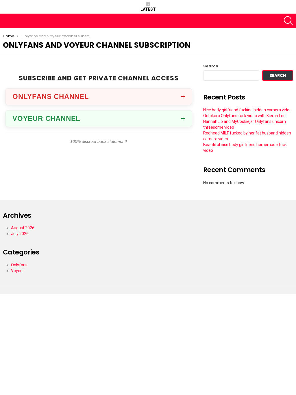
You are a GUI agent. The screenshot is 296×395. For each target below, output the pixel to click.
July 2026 (20, 233)
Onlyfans (19, 265)
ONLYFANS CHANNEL (50, 96)
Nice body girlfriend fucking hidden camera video (247, 110)
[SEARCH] (288, 21)
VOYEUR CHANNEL (46, 118)
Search (210, 66)
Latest (148, 9)
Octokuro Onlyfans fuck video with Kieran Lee (244, 115)
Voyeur (17, 270)
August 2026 (22, 228)
